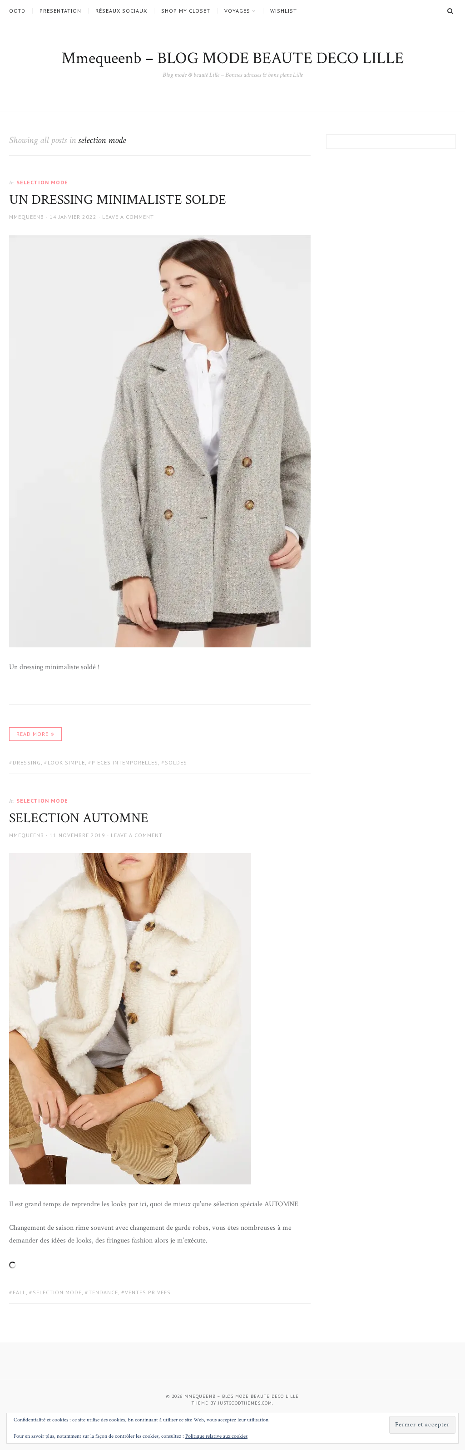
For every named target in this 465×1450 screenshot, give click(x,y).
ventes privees (148, 1292)
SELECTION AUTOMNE (78, 818)
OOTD (17, 11)
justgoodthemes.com (245, 1403)
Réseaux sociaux (121, 11)
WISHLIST (283, 11)
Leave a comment (128, 216)
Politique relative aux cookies (216, 1436)
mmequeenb (26, 216)
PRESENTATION (60, 11)
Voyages (237, 11)
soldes (176, 762)
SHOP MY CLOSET (185, 11)
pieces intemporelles (125, 762)
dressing (27, 762)
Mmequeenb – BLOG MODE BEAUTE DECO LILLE (232, 58)
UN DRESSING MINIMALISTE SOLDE (117, 200)
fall (19, 1292)
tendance (103, 1292)
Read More (32, 733)
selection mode (42, 182)
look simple (66, 762)
